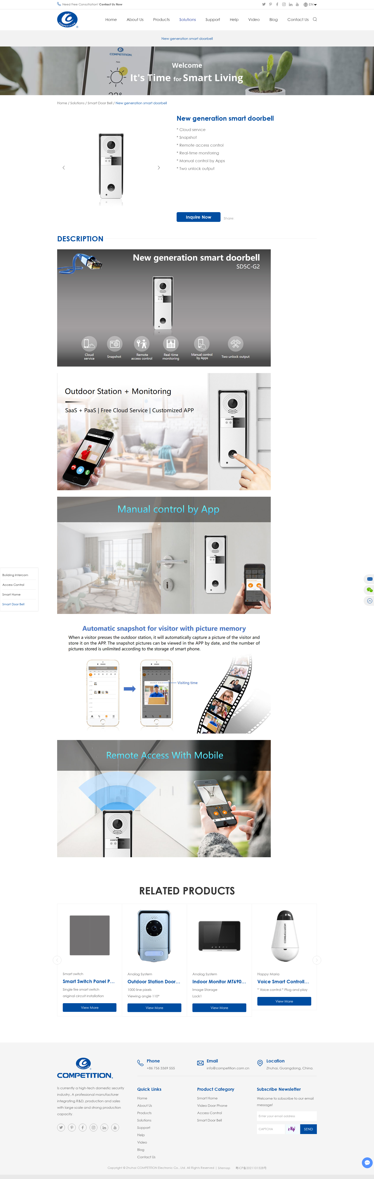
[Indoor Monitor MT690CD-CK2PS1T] (219, 936)
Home (111, 19)
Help (234, 19)
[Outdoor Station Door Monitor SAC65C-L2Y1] (154, 936)
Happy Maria (268, 974)
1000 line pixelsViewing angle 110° (143, 992)
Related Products (187, 890)
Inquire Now (198, 217)
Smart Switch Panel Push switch (89, 981)
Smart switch (73, 974)
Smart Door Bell (100, 103)
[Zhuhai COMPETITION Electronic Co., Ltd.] (67, 19)
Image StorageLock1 (204, 992)
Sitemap (224, 1168)
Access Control (13, 585)
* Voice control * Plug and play (282, 989)
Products (161, 19)
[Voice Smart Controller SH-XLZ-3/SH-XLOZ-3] (284, 936)
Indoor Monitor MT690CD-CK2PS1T (219, 981)
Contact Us (298, 19)
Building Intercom (15, 575)
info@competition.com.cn (228, 1068)
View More (89, 1007)
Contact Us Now (110, 4)
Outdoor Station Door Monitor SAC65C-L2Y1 (154, 981)
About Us (135, 19)
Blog (273, 19)
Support (213, 19)
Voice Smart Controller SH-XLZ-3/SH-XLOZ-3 (284, 981)
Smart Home (11, 594)
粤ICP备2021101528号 (251, 1168)
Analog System (139, 974)
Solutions (187, 19)
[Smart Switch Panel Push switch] (89, 936)
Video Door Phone (212, 1105)
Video (254, 19)
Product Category (215, 1089)
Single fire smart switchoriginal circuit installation (83, 992)
